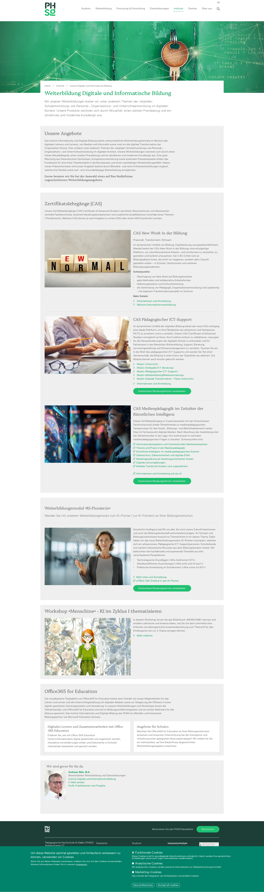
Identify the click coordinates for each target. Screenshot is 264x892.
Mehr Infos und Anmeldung (151, 577)
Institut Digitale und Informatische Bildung (91, 86)
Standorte (101, 843)
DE (218, 2)
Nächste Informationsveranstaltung (156, 304)
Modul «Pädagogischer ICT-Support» (157, 371)
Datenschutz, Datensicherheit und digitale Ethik (163, 455)
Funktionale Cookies (149, 852)
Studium (86, 8)
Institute (178, 8)
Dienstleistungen (159, 8)
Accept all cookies (168, 885)
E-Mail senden (76, 782)
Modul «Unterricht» (147, 364)
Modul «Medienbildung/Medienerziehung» (160, 375)
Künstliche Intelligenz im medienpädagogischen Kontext (167, 451)
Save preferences (143, 885)
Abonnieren (208, 829)
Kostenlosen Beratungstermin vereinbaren (162, 391)
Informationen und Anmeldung (154, 301)
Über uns (207, 8)
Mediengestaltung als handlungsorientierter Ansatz (165, 458)
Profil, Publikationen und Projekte (86, 785)
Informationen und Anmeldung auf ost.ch (159, 473)
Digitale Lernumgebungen (150, 462)
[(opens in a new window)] (177, 843)
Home (48, 86)
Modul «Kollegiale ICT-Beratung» (155, 367)
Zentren (192, 8)
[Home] (47, 831)
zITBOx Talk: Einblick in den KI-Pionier (157, 580)
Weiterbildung (103, 8)
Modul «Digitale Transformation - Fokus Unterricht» (165, 378)
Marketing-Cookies (148, 872)
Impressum (81, 864)
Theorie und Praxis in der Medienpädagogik (160, 447)
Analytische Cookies (149, 863)
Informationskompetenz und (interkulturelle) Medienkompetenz (171, 444)
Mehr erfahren (145, 635)
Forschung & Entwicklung (131, 8)
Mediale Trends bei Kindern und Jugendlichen (162, 466)
